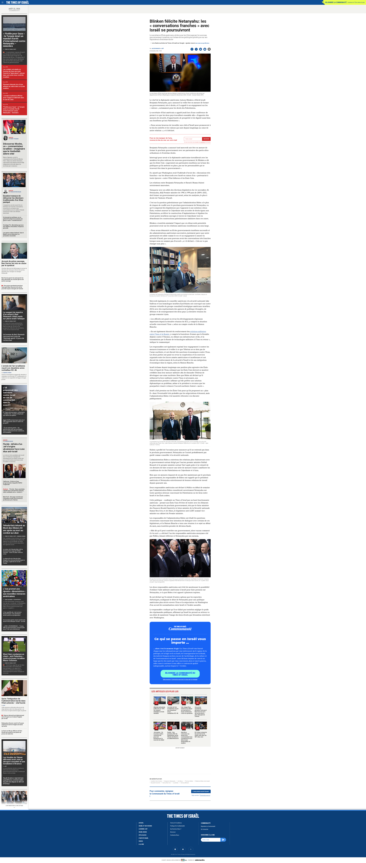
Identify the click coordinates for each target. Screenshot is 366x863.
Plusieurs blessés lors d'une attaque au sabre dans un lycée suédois (14, 86)
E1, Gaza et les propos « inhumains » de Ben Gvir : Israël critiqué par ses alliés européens (14, 414)
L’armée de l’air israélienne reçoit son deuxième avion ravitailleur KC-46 (172, 710)
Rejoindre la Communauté (336, 2)
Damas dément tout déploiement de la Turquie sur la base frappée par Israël (13, 717)
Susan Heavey (17, 599)
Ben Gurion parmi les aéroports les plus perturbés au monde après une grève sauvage (13, 279)
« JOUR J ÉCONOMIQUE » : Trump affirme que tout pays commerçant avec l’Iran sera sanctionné (13, 627)
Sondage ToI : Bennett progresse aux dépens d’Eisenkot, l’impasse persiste (13, 226)
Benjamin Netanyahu (169, 781)
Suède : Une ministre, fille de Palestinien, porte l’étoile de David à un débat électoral (173, 735)
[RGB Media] (184, 860)
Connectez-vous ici (205, 795)
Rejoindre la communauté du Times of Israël (180, 673)
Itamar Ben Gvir (167, 783)
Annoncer (173, 832)
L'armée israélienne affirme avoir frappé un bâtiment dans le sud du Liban (13, 97)
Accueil (141, 823)
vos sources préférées (202, 43)
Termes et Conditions (176, 823)
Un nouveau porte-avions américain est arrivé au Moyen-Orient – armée (14, 620)
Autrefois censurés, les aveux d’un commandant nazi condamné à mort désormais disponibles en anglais (186, 738)
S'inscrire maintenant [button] (201, 791)
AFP (162, 48)
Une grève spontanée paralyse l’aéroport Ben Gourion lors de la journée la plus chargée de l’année (201, 711)
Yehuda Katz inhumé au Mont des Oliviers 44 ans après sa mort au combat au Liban (14, 529)
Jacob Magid (156, 48)
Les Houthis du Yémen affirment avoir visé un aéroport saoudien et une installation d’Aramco (14, 760)
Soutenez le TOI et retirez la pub (356, 2)
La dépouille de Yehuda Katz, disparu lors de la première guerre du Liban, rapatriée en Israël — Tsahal (14, 561)
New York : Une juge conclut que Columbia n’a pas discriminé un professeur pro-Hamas (13, 498)
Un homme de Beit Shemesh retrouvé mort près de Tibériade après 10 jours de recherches (13, 337)
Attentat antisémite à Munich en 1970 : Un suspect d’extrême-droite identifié (159, 710)
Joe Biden (175, 783)
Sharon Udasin (9, 441)
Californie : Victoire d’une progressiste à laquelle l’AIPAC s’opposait (12, 483)
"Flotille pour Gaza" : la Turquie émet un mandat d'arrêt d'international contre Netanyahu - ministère (13, 110)
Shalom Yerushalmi (16, 191)
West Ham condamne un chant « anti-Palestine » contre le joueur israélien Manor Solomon (14, 657)
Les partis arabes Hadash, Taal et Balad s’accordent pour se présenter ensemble (13, 234)
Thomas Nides (189, 781)
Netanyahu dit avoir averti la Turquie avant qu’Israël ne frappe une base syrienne (13, 724)
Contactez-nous (174, 835)
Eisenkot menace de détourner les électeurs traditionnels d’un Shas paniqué (13, 199)
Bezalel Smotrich (155, 783)
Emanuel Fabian (7, 372)
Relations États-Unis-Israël (202, 781)
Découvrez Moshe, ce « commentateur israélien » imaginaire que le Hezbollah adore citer (14, 148)
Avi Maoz (180, 781)
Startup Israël (143, 838)
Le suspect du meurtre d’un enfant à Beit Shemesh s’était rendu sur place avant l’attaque (13, 315)
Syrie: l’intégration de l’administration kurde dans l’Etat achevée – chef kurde (13, 701)
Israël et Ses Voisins (156, 781)
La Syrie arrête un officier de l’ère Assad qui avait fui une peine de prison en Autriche (12, 732)
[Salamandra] (199, 860)
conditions (203, 142)
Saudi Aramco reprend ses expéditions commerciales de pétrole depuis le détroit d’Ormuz (13, 781)
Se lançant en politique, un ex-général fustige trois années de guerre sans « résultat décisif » (13, 219)
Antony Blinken (185, 783)
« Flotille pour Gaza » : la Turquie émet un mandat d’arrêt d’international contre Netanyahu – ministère (14, 39)
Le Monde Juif (143, 829)
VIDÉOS (141, 841)
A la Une (141, 844)
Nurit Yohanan (14, 138)
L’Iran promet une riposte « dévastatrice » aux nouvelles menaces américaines (14, 592)
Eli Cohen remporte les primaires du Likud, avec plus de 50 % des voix (201, 735)
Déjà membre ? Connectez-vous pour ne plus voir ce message (180, 679)
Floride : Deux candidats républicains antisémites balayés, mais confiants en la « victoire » (14, 490)
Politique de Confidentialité (177, 826)
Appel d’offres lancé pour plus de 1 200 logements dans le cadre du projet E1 (14, 421)
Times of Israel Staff (10, 49)
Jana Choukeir (8, 599)
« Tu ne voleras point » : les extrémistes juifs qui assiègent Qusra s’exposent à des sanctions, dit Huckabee (13, 430)
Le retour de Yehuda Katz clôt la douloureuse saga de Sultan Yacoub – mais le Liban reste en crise (13, 552)
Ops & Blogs (142, 835)
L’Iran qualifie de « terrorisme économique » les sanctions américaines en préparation (12, 613)
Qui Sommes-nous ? (175, 829)
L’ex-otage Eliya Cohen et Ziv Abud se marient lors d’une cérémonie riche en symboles (187, 710)
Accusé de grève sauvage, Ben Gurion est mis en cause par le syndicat (14, 263)
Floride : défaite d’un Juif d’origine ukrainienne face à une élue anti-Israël (14, 448)
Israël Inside (143, 832)
